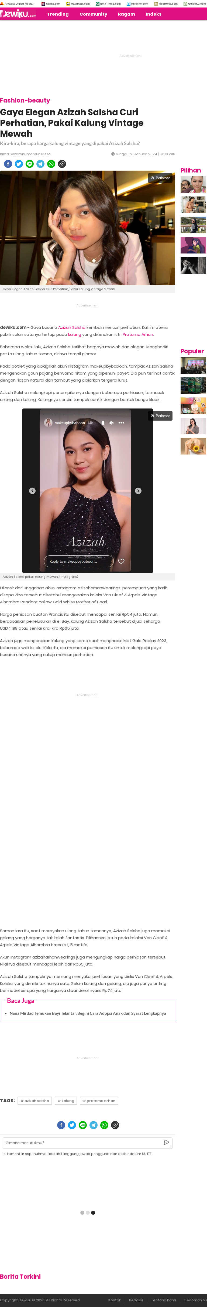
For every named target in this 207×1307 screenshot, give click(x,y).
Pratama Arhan (138, 334)
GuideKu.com (197, 3)
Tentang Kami (163, 1300)
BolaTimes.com (110, 3)
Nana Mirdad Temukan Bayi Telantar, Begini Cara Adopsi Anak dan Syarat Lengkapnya (88, 1013)
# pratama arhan (99, 1100)
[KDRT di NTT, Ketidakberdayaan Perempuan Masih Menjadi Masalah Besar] (193, 245)
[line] (29, 164)
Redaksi (136, 1300)
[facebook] (8, 164)
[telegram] (40, 164)
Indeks (153, 14)
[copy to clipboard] (62, 164)
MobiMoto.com (168, 3)
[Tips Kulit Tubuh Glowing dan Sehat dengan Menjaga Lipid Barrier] (193, 446)
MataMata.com (80, 3)
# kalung (66, 1100)
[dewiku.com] (19, 13)
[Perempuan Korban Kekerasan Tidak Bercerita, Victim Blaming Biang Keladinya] (193, 265)
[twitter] (18, 164)
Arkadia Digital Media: (19, 3)
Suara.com (53, 3)
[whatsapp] (51, 164)
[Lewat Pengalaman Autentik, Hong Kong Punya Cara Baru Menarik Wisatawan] (193, 385)
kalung (74, 334)
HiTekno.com (139, 3)
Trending (58, 14)
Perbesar (163, 178)
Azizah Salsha (71, 327)
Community (93, 14)
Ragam (126, 14)
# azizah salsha (34, 1100)
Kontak (114, 1300)
